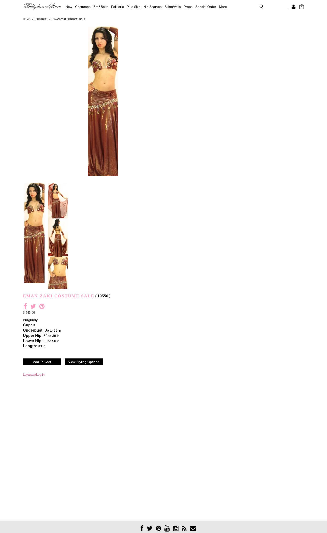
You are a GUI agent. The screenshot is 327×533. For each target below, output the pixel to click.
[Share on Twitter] (33, 307)
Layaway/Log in (34, 374)
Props (188, 7)
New (69, 7)
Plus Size (134, 7)
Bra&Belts (100, 7)
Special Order (205, 7)
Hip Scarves (152, 7)
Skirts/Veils (172, 7)
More (223, 7)
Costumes (82, 7)
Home (26, 19)
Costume (41, 19)
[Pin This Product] (42, 307)
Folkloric (117, 7)
